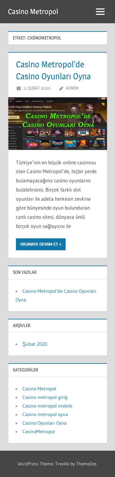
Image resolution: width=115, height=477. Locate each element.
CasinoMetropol (38, 431)
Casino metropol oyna (45, 414)
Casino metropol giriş (44, 397)
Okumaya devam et (39, 244)
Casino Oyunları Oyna (44, 423)
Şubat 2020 (34, 344)
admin (72, 88)
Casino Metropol (33, 11)
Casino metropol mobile (47, 406)
